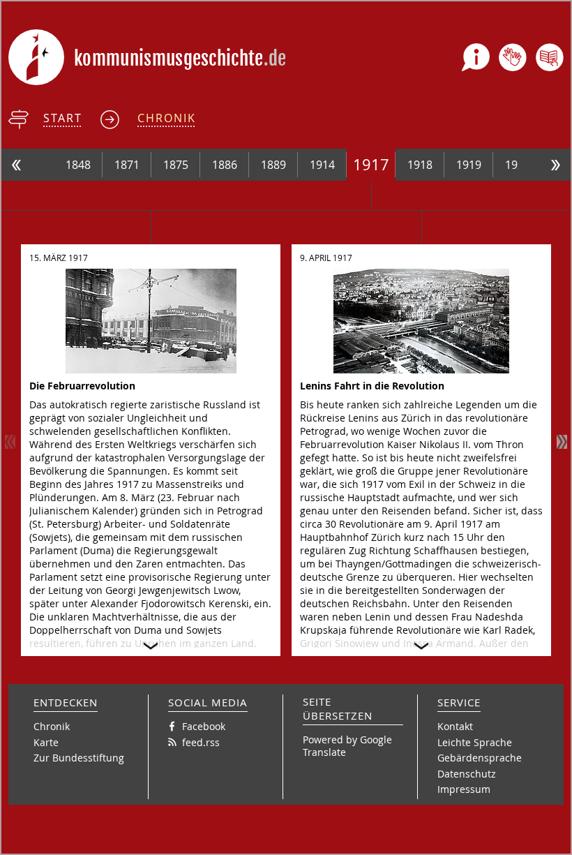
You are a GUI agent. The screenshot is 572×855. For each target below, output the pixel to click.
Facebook (203, 726)
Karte (46, 742)
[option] (78, 165)
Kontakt (455, 726)
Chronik (166, 118)
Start (62, 118)
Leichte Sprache (474, 742)
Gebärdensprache (479, 757)
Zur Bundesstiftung (78, 757)
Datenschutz (466, 773)
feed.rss (201, 742)
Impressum (463, 789)
